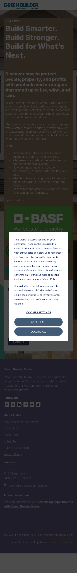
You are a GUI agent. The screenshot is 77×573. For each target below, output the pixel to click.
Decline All (38, 331)
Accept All (38, 321)
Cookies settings (38, 312)
